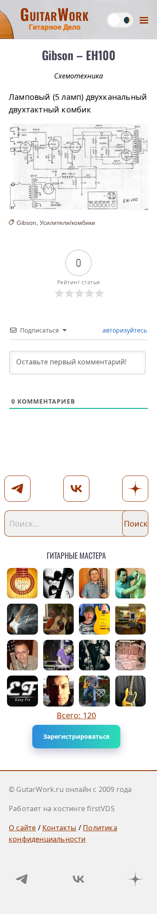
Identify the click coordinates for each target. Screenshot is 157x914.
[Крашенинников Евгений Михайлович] (94, 619)
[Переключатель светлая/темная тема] (120, 20)
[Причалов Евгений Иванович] (131, 583)
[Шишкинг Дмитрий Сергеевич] (59, 583)
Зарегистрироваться (76, 736)
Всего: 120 (76, 715)
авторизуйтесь (124, 330)
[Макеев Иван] (22, 691)
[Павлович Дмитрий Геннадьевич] (131, 619)
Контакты (59, 827)
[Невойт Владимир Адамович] (59, 619)
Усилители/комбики (67, 222)
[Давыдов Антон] (131, 691)
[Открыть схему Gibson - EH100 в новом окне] (78, 167)
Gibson (26, 222)
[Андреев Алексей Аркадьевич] (22, 655)
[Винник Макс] (94, 691)
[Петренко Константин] (59, 655)
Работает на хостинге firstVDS (62, 808)
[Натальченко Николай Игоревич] (131, 655)
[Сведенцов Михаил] (94, 583)
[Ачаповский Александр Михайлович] (22, 583)
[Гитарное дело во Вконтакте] (78, 879)
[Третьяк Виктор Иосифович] (94, 655)
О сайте (22, 827)
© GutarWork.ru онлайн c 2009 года (70, 789)
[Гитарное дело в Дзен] (135, 879)
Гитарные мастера (76, 554)
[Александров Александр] (59, 691)
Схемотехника (78, 76)
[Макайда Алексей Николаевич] (22, 619)
